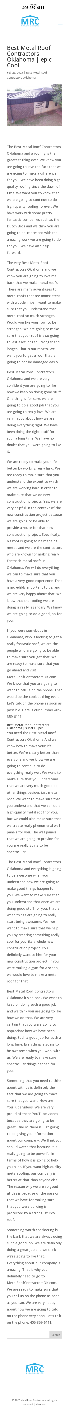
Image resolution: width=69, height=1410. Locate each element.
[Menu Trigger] (60, 22)
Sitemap (41, 1404)
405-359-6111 (33, 6)
